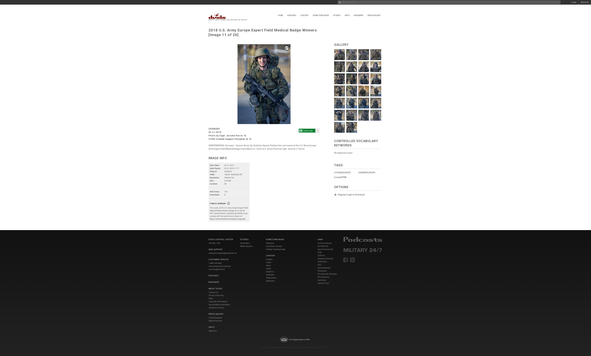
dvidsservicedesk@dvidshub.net (223, 253)
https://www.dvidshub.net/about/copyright (227, 219)
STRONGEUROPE (342, 172)
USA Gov (321, 255)
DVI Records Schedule (327, 274)
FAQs (211, 298)
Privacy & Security (216, 295)
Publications (271, 278)
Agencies (213, 331)
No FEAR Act (323, 246)
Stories (336, 15)
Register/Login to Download (351, 194)
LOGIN (573, 2)
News (268, 265)
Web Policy (322, 262)
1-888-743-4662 (215, 263)
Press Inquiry (374, 15)
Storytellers (245, 243)
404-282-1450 (214, 243)
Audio (268, 269)
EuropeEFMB (340, 177)
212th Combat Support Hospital (227, 139)
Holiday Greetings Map (275, 249)
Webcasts (270, 281)
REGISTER (585, 2)
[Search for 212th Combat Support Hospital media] (247, 139)
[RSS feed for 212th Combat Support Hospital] (250, 139)
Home (280, 15)
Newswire (358, 15)
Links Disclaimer (325, 243)
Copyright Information (218, 302)
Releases (270, 243)
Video (268, 262)
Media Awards (246, 246)
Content (304, 15)
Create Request (215, 318)
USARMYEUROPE (366, 172)
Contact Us (213, 292)
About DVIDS (215, 289)
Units (347, 15)
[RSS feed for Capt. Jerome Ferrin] (245, 135)
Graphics (270, 272)
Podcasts (270, 275)
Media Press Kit (215, 321)
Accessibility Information (219, 305)
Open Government (325, 249)
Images (269, 259)
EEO (319, 265)
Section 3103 (323, 283)
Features (291, 15)
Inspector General (325, 259)
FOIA (320, 252)
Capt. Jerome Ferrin (231, 135)
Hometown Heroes (274, 246)
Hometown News (321, 15)
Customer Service (216, 308)
